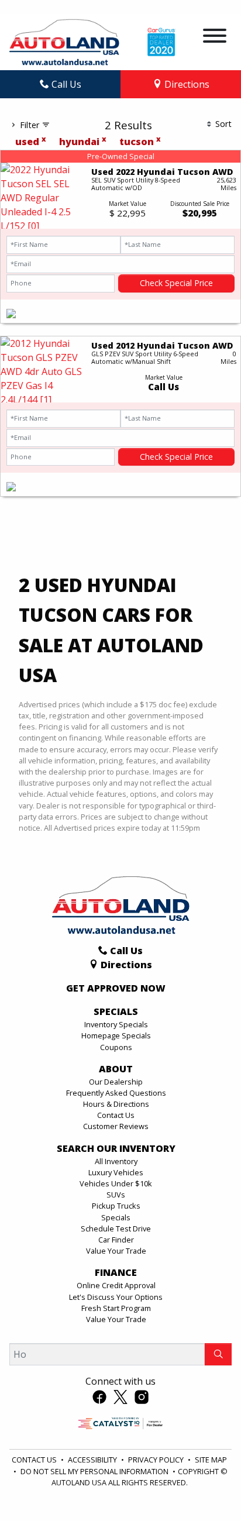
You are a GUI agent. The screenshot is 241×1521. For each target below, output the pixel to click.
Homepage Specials (116, 1035)
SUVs (115, 1194)
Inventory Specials (116, 1024)
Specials (115, 1217)
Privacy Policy (156, 1459)
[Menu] (214, 37)
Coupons (116, 1047)
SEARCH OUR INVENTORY (116, 1149)
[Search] (218, 1354)
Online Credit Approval (116, 1285)
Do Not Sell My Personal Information (95, 1471)
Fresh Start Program (116, 1308)
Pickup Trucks (116, 1205)
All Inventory (116, 1161)
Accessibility (93, 1459)
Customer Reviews (116, 1126)
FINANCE (116, 1273)
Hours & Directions (116, 1104)
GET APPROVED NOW (116, 988)
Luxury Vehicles (115, 1172)
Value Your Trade (116, 1250)
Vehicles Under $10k (116, 1183)
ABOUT (116, 1069)
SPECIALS (116, 1012)
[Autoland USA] (64, 41)
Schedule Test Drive (116, 1228)
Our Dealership (116, 1081)
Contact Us (116, 1115)
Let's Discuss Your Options (116, 1297)
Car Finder (116, 1239)
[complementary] (206, 1486)
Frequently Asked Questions (116, 1093)
